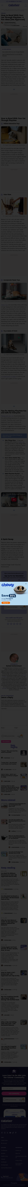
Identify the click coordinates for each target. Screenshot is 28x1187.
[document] (14, 593)
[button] (26, 583)
